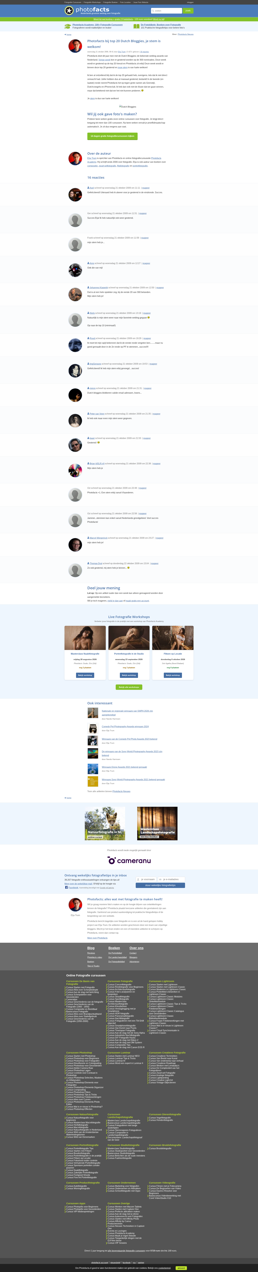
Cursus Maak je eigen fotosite (122, 1236)
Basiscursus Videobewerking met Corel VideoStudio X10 (165, 1197)
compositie (92, 166)
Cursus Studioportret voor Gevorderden (126, 1151)
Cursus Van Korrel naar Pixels (122, 1028)
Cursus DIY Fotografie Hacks (121, 1038)
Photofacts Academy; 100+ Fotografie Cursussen (98, 25)
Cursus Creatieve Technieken (163, 1056)
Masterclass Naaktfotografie (85, 654)
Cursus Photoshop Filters (78, 1092)
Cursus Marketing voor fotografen (123, 1186)
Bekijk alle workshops (129, 687)
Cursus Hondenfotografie (161, 1120)
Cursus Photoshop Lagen (78, 1070)
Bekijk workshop (85, 675)
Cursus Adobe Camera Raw (79, 1068)
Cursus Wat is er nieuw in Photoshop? (84, 1107)
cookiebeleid (164, 1268)
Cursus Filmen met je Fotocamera (165, 1186)
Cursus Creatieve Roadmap (162, 1063)
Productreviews (115, 1223)
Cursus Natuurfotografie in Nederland (84, 1130)
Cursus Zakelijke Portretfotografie (82, 1172)
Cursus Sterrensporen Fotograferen (124, 1130)
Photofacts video (94, 957)
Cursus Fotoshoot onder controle (81, 1160)
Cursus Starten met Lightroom (163, 984)
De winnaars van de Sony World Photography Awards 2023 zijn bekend (132, 753)
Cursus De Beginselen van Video (165, 1188)
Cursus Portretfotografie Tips (79, 1148)
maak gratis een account (137, 601)
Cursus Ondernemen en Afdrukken (124, 1188)
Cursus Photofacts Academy (121, 1233)
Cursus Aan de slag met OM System (125, 1042)
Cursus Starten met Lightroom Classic (167, 987)
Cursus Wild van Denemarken (80, 1137)
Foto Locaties (125, 2)
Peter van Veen (97, 414)
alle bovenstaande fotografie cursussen (126, 1251)
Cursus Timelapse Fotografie (121, 1030)
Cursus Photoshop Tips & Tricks (81, 1094)
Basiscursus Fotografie (77, 1011)
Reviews (91, 953)
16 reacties (144, 52)
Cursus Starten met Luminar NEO (123, 1056)
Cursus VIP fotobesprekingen (80, 1211)
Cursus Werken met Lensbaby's (164, 1065)
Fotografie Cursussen (72, 2)
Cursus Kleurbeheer (117, 1006)
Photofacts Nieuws (186, 34)
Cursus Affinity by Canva (119, 1221)
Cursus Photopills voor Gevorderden (83, 1209)
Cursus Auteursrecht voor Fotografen (125, 1216)
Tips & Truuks (93, 966)
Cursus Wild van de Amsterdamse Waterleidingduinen (82, 1133)
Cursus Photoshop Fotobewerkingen (83, 1097)
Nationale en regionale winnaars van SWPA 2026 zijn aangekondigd (127, 713)
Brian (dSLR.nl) (97, 463)
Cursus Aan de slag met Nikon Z (123, 1040)
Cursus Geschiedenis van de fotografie (84, 1002)
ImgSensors (95, 364)
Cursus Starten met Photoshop (80, 1056)
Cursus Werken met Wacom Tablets (124, 1207)
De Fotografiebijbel (116, 961)
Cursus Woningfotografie (78, 1188)
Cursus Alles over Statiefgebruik (81, 1016)
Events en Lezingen (117, 1231)
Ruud (93, 338)
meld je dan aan (115, 601)
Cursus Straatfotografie (119, 996)
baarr (92, 438)
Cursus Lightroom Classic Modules (165, 996)
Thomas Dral (96, 563)
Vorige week (104, 60)
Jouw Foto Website (140, 2)
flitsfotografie (123, 166)
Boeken (90, 961)
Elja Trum (122, 52)
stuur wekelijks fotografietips (160, 885)
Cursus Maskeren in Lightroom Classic (167, 989)
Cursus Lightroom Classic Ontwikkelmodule (161, 1000)
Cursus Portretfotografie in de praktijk (83, 1156)
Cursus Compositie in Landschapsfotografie (118, 1133)
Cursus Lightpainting (159, 1078)
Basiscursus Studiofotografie (121, 1153)
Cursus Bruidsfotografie (160, 1148)
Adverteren (134, 961)
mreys (93, 388)
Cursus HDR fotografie (118, 1013)
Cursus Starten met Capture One (123, 1209)
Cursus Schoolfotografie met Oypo (124, 1191)
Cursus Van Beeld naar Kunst (163, 1058)
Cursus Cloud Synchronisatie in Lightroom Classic (164, 1031)
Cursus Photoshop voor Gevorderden (84, 1065)
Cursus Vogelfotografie (160, 1118)
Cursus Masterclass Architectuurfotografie (118, 1002)
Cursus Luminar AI (116, 1061)
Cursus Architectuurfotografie (121, 989)
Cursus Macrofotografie (77, 1127)
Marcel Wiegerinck (99, 538)
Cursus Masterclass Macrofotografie (83, 1122)
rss (134, 1262)
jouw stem (123, 67)
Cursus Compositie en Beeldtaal (81, 1009)
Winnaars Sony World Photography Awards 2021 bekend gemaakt (133, 779)
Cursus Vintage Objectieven (162, 1082)
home (69, 34)
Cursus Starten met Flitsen (79, 1151)
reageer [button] (146, 188)
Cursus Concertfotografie (119, 984)
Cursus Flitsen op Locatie (78, 1158)
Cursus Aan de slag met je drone (123, 1214)
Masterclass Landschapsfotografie (124, 1120)
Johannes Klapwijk (99, 287)
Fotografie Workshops (92, 2)
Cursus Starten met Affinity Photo (123, 1219)
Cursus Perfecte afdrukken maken (124, 1211)
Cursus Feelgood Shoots (78, 1175)
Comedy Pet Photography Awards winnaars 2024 (125, 726)
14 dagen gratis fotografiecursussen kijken (112, 136)
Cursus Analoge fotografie (161, 1075)
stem (92, 98)
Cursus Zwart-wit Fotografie (162, 1073)
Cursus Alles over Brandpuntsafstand (84, 1014)
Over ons (137, 948)
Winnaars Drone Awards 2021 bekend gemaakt (124, 767)
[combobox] (166, 11)
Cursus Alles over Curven (78, 1099)
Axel (92, 188)
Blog (91, 948)
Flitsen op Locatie (173, 654)
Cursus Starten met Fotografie (80, 987)
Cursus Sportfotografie (118, 999)
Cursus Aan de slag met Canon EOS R (126, 1047)
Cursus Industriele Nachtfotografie (124, 1035)
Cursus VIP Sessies (117, 1243)
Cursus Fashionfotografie (120, 1158)
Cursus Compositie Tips (119, 1045)
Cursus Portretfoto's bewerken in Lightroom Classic (164, 993)
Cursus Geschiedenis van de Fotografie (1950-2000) (80, 1020)
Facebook (73, 887)
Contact (133, 953)
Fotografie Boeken (110, 2)
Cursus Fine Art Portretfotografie (81, 1177)
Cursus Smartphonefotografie (122, 1025)
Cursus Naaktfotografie (77, 1170)
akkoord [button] (181, 1268)
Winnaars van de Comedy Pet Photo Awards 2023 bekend (129, 739)
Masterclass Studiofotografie (121, 1148)
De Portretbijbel (115, 953)
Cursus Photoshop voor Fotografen (83, 1061)
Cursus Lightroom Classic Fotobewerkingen (161, 1007)
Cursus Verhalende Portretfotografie (83, 1163)
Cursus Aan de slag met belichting (82, 992)
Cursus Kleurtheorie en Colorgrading (83, 1063)
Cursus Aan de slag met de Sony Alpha (126, 1033)
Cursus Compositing (76, 1090)
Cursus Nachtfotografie (119, 1018)
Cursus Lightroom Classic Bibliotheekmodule (161, 1017)
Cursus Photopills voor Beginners (82, 1207)
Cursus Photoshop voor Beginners (82, 1058)
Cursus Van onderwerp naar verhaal (166, 1061)
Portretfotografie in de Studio (129, 654)
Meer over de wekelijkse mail (78, 884)
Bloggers (133, 957)
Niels (92, 313)
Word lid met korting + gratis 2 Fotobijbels (113, 19)
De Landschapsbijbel (117, 957)
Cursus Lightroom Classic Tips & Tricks (167, 1004)
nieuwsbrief (115, 1262)
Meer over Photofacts (97, 938)
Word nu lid (158, 19)
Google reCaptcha (107, 888)
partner (141, 1262)
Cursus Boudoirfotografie (78, 1153)
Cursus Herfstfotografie (77, 1125)
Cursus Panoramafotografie (121, 1016)
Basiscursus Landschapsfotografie (124, 1123)
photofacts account (99, 1262)
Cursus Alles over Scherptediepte (82, 990)
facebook (127, 1262)
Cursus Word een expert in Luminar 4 (125, 1063)
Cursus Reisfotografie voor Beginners (125, 987)
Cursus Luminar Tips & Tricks (122, 1058)
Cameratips (71, 999)
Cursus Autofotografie (76, 1186)
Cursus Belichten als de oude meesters (126, 1156)
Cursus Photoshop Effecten (79, 1109)
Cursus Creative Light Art (161, 1080)
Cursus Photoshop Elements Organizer (84, 1087)
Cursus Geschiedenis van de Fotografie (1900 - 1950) (80, 1005)
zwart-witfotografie (107, 166)
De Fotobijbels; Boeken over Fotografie (161, 25)
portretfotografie (140, 166)
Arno (92, 263)
